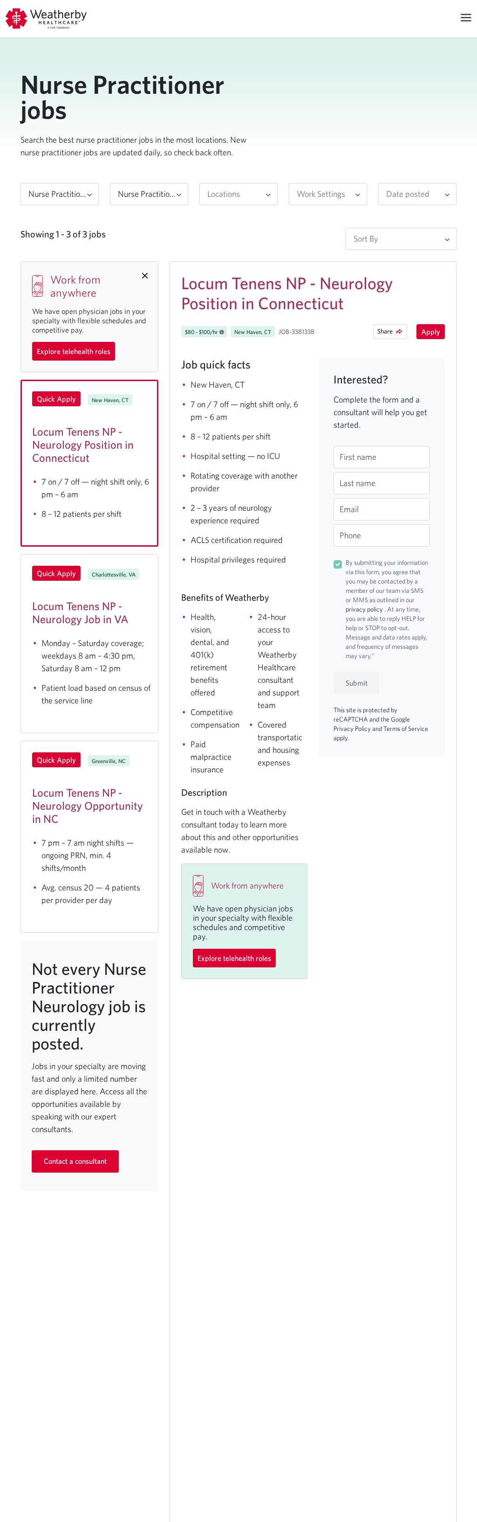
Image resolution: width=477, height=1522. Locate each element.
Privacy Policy (353, 728)
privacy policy (365, 609)
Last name (357, 483)
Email (349, 509)
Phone (350, 535)
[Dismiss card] (144, 274)
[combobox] (59, 194)
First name (358, 457)
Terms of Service (405, 728)
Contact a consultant (75, 1161)
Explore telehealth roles (73, 351)
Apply (430, 331)
